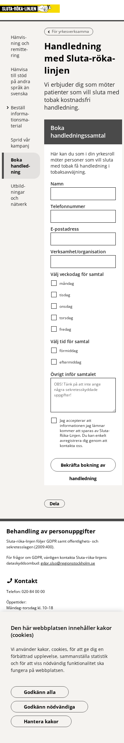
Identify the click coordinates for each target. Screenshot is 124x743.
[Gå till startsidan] (62, 8)
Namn (57, 184)
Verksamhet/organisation (78, 252)
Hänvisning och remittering (20, 46)
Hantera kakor (41, 721)
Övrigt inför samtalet (73, 374)
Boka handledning (20, 166)
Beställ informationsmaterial (20, 117)
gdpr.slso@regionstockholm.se (68, 563)
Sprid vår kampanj (20, 143)
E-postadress (65, 229)
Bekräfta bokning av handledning (83, 467)
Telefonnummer (68, 206)
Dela (57, 503)
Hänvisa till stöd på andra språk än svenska (20, 81)
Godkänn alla (40, 692)
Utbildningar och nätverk (19, 195)
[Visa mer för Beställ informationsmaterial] (6, 107)
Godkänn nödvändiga (49, 706)
